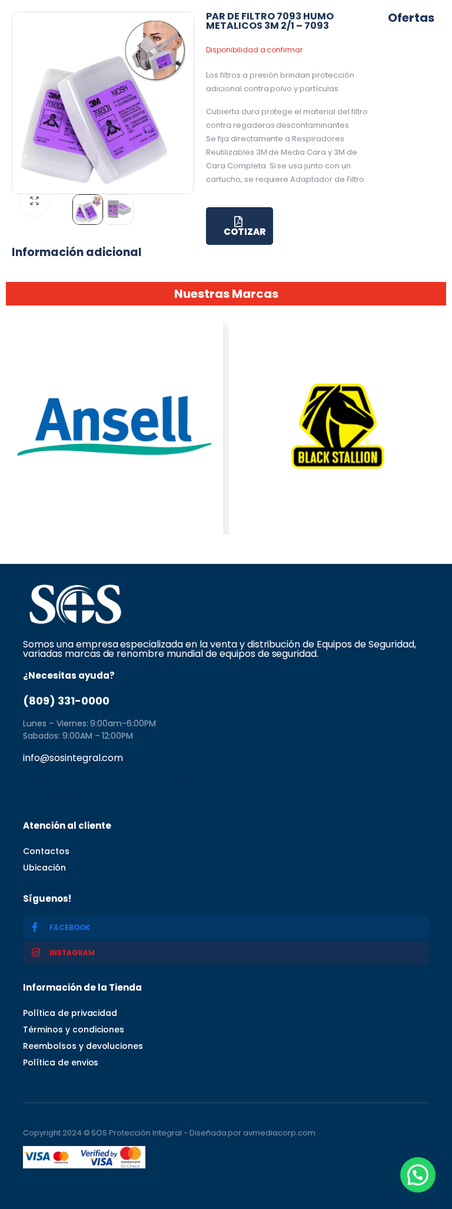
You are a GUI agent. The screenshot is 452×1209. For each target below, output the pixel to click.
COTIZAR (244, 231)
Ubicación (44, 867)
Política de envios (60, 1062)
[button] (418, 1175)
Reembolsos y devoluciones (83, 1046)
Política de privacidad (70, 1013)
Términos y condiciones (73, 1029)
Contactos (46, 851)
